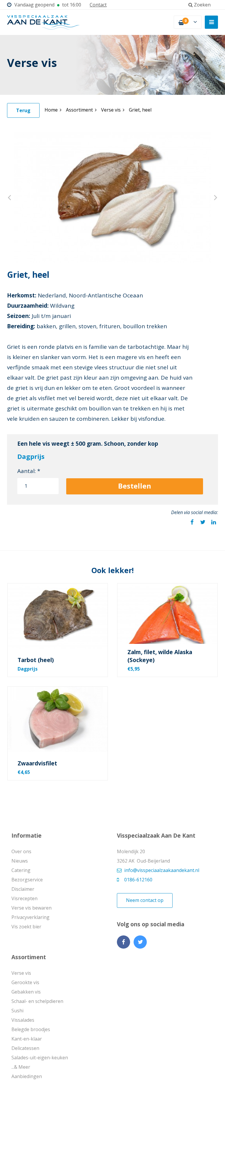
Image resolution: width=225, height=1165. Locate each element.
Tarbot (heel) (36, 660)
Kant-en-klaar (26, 1039)
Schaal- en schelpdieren (37, 1001)
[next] (215, 197)
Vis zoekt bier (26, 926)
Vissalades (22, 1020)
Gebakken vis (26, 992)
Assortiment (79, 110)
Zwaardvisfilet (37, 763)
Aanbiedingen (26, 1076)
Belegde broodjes (30, 1029)
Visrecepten (24, 898)
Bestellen (134, 486)
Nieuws (19, 861)
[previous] (10, 197)
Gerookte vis (25, 982)
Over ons (21, 851)
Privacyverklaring (30, 917)
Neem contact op (144, 900)
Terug (23, 110)
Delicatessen (25, 1048)
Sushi (17, 1010)
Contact (98, 4)
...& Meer (20, 1067)
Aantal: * (28, 471)
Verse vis (111, 110)
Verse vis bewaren (31, 908)
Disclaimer (22, 889)
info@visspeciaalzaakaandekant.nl (161, 870)
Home (51, 110)
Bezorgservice (27, 879)
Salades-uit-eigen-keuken (39, 1057)
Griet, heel (140, 110)
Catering (20, 870)
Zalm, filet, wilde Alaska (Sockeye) (159, 656)
